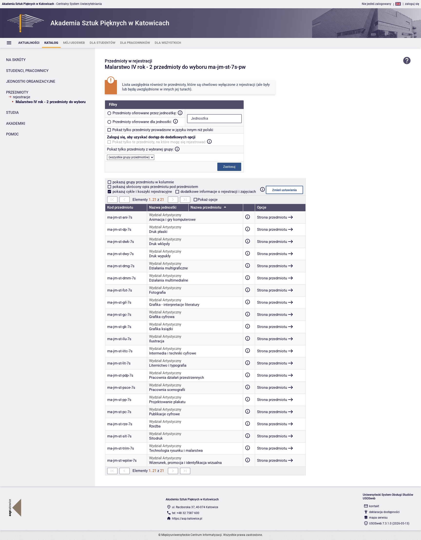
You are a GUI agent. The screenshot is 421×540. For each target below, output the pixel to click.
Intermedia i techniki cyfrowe (172, 353)
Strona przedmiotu (272, 217)
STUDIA (12, 112)
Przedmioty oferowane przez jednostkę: (145, 113)
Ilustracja (156, 341)
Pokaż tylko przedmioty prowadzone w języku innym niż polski (162, 130)
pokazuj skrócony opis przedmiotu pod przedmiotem (155, 187)
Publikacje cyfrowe (164, 414)
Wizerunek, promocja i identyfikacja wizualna (185, 462)
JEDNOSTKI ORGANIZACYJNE (30, 81)
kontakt (374, 506)
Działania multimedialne (168, 280)
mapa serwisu (378, 517)
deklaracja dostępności (384, 512)
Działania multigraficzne (168, 268)
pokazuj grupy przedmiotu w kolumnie (143, 182)
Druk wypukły (160, 256)
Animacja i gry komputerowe (172, 219)
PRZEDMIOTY (17, 92)
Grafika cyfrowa (161, 317)
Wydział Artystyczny (165, 215)
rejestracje (21, 97)
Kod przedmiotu (120, 207)
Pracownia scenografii (167, 390)
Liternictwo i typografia (167, 365)
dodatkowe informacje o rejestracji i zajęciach (218, 191)
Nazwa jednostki (162, 207)
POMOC (12, 134)
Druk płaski (158, 232)
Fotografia (157, 292)
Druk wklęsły (159, 244)
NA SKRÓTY (16, 60)
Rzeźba (155, 426)
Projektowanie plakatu (167, 402)
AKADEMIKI (15, 123)
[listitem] (29, 43)
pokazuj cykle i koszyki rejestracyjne (142, 191)
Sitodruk (156, 438)
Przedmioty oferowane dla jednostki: (142, 122)
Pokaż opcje (208, 199)
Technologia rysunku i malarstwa (176, 450)
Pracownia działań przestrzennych (176, 377)
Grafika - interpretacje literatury (174, 304)
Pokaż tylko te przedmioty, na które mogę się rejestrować (159, 142)
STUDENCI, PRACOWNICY (27, 71)
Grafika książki (161, 329)
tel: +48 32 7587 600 (185, 513)
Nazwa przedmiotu (206, 207)
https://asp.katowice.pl (187, 518)
